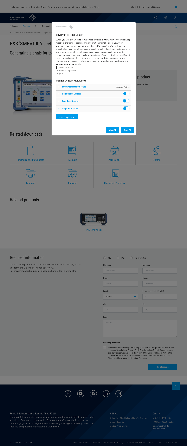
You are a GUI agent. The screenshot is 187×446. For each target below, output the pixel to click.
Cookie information (65, 67)
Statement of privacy (66, 70)
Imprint (60, 73)
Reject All (127, 130)
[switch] (126, 93)
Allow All (112, 130)
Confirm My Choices (67, 117)
